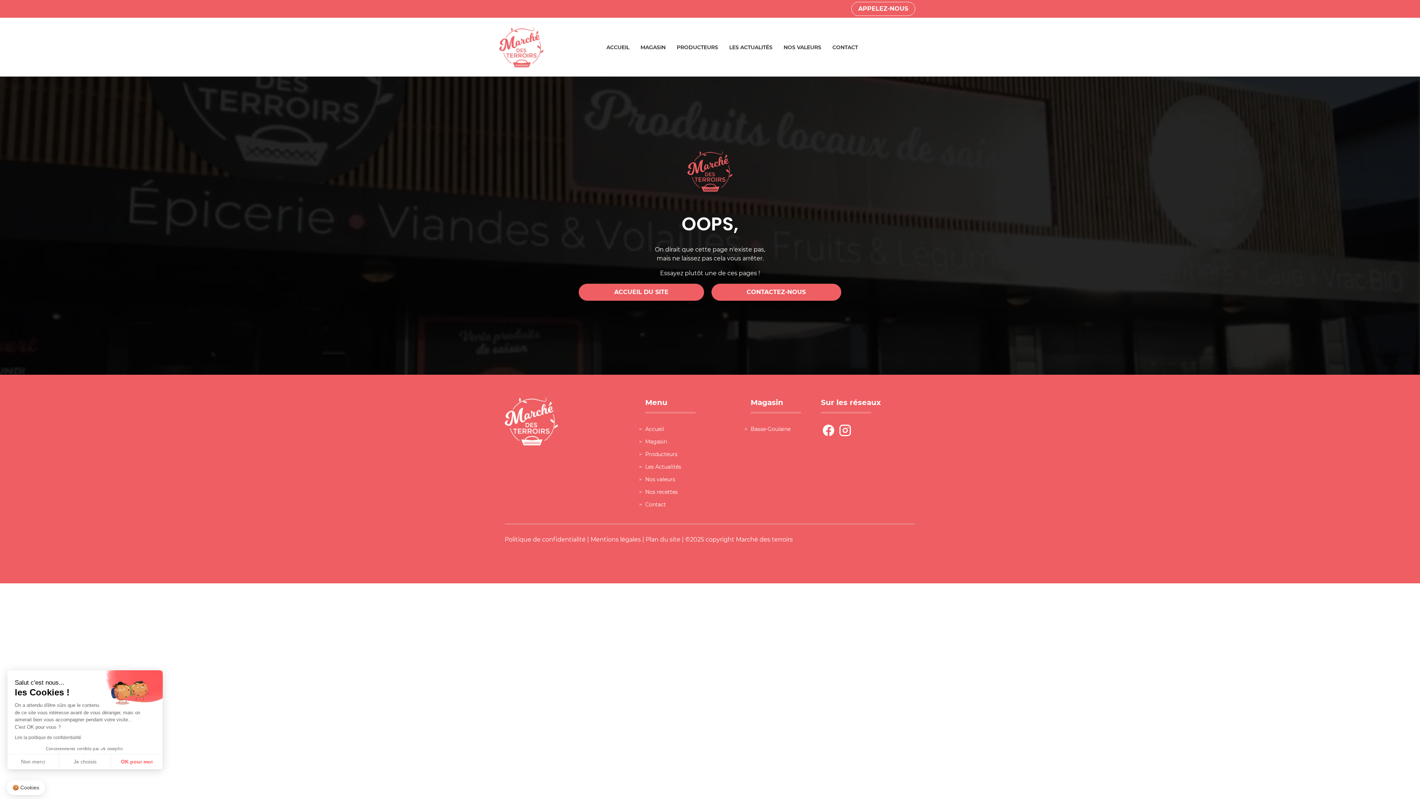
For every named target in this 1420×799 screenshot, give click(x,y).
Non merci (33, 762)
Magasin (653, 47)
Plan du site (663, 539)
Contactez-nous (776, 292)
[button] (26, 788)
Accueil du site (641, 292)
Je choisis (85, 762)
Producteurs (697, 47)
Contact (845, 47)
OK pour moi (137, 762)
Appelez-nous (883, 8)
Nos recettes (661, 492)
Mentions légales (616, 539)
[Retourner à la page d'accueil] (521, 46)
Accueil (617, 47)
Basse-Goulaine (771, 429)
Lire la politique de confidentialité (48, 737)
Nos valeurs (802, 47)
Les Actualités (750, 47)
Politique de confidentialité (545, 539)
